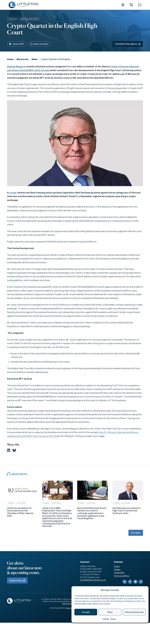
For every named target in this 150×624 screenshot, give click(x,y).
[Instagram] (141, 582)
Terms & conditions (121, 576)
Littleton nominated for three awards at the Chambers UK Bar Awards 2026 (20, 512)
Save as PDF (18, 44)
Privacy (113, 619)
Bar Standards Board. (68, 602)
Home (10, 59)
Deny (110, 612)
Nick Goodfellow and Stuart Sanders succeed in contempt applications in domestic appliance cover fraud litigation (91, 513)
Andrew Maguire (16, 66)
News (35, 59)
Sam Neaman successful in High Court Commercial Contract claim (126, 511)
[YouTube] (135, 582)
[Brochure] (140, 5)
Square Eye (70, 608)
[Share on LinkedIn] (8, 450)
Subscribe (16, 580)
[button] (123, 5)
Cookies (106, 619)
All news (135, 532)
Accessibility (119, 572)
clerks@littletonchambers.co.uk (93, 580)
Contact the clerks (126, 43)
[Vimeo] (130, 582)
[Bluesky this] (14, 450)
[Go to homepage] (23, 5)
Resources (22, 59)
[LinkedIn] (124, 582)
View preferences (134, 612)
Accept (86, 612)
